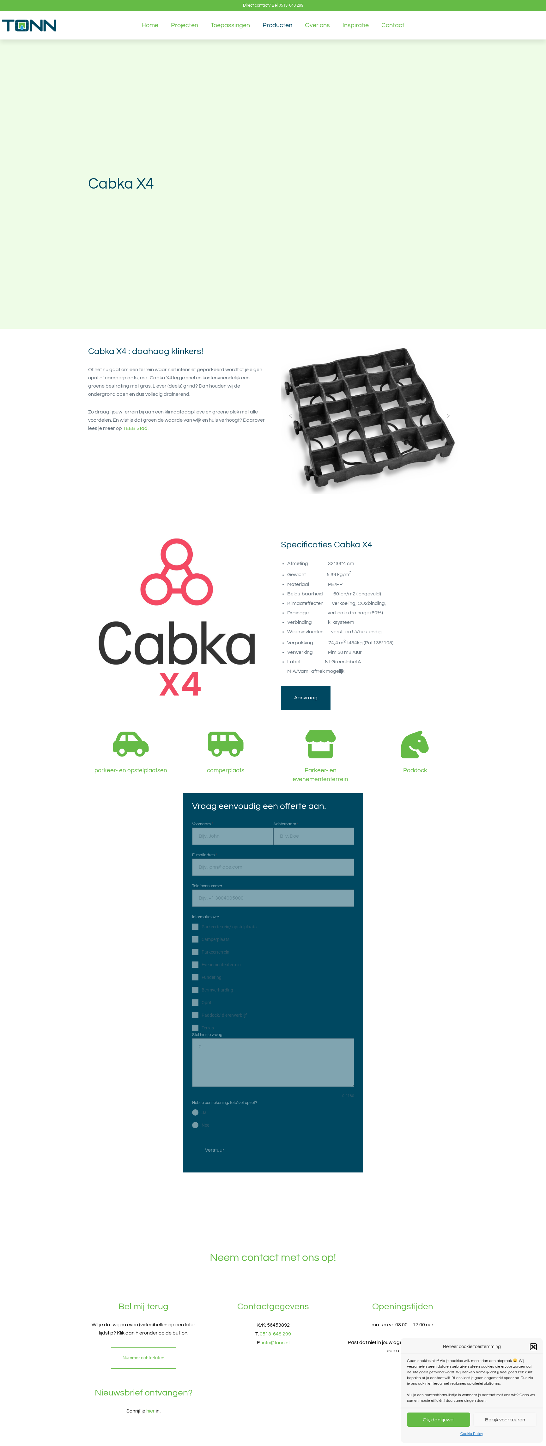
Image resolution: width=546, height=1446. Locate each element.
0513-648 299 (291, 5)
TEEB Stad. (136, 428)
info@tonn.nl (275, 1342)
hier (150, 1410)
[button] (533, 1347)
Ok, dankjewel (438, 1419)
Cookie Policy (471, 1434)
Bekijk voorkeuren (505, 1419)
